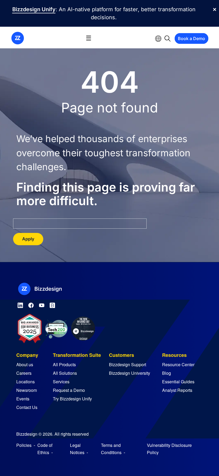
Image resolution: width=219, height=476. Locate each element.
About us (24, 364)
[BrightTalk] (52, 304)
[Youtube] (41, 304)
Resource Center (178, 364)
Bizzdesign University (129, 373)
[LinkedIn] (20, 304)
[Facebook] (31, 304)
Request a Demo (69, 390)
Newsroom (26, 390)
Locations (25, 382)
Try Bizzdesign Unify (72, 399)
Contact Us (26, 407)
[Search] (168, 38)
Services (61, 382)
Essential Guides (178, 382)
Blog (166, 373)
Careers (24, 373)
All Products (64, 364)
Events (22, 399)
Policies (24, 445)
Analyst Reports (177, 390)
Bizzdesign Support (127, 364)
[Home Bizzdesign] (17, 37)
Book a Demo (191, 38)
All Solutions (65, 373)
